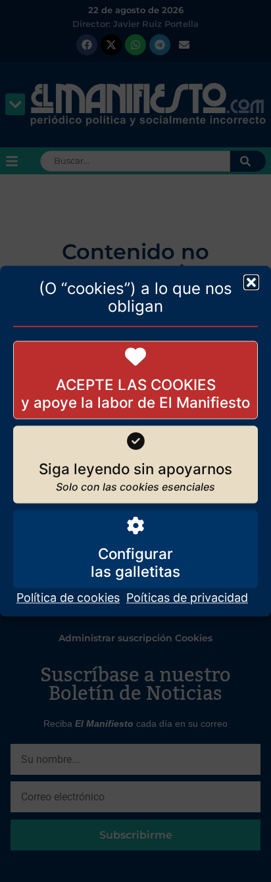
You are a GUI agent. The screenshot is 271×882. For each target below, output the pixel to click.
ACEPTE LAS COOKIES (136, 384)
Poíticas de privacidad (187, 597)
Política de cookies (68, 597)
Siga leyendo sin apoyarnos (135, 469)
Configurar (135, 553)
